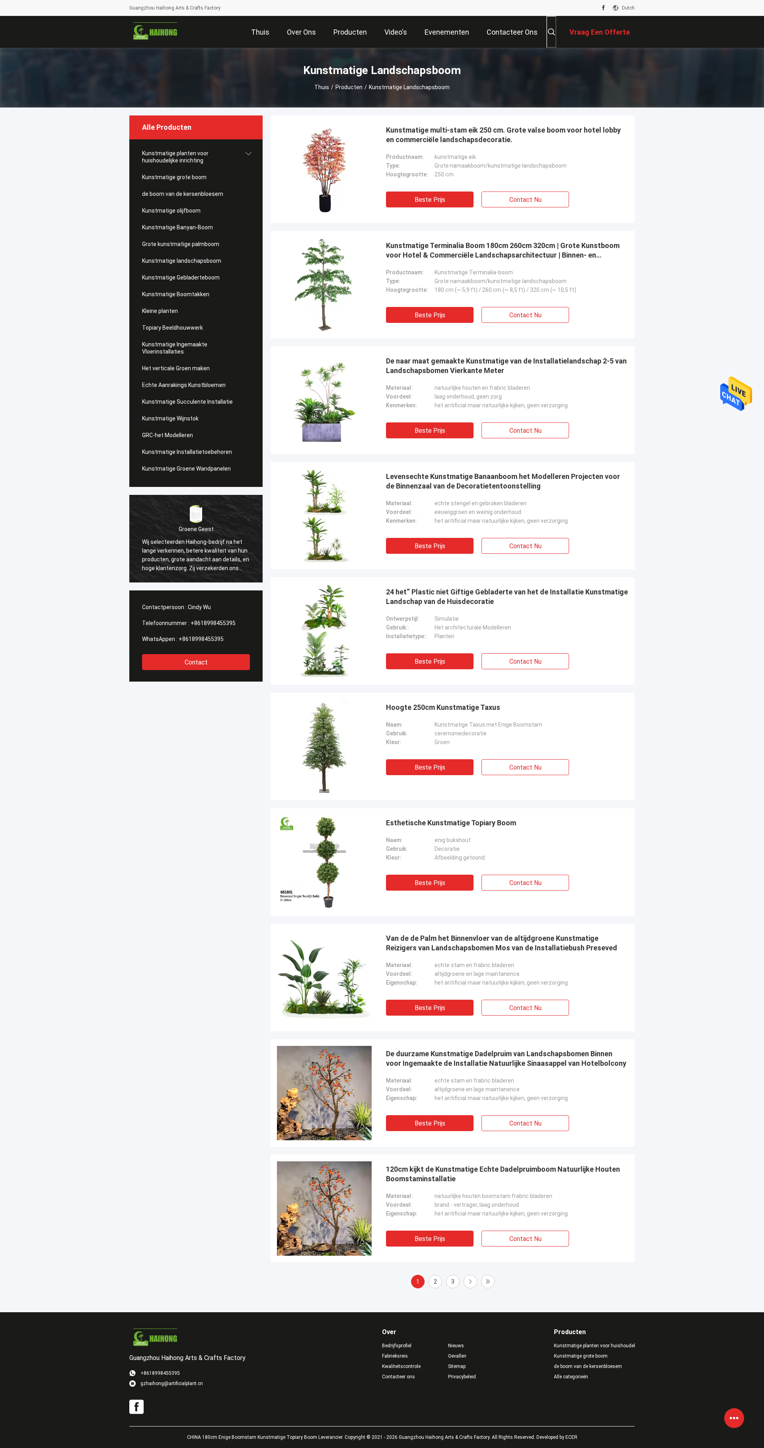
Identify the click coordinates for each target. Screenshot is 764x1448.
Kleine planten (160, 311)
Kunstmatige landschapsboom (181, 261)
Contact (196, 662)
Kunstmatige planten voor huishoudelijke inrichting (175, 157)
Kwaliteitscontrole (401, 1366)
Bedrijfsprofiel (396, 1345)
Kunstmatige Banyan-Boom (177, 227)
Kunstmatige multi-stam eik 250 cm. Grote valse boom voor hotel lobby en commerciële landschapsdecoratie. (503, 135)
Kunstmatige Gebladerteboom (181, 277)
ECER (571, 1437)
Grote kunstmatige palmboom (180, 244)
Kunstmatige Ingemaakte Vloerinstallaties (174, 348)
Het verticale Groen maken (176, 368)
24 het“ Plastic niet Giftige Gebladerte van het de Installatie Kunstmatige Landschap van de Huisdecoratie (507, 597)
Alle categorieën (571, 1377)
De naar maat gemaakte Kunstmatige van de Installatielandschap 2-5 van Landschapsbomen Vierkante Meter (506, 366)
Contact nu (525, 199)
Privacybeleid (462, 1377)
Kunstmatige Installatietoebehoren (187, 452)
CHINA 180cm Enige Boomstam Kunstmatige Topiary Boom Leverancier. (266, 1437)
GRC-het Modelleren (167, 435)
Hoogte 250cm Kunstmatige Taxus (443, 707)
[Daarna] (470, 1281)
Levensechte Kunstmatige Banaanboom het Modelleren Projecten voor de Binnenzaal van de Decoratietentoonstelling (503, 481)
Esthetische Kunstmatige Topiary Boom (451, 823)
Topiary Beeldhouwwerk (172, 327)
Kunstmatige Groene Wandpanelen (186, 468)
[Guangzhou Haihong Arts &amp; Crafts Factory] (155, 32)
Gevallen (457, 1356)
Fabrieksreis (395, 1356)
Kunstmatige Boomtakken (175, 294)
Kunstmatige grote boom (174, 177)
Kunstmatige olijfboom (171, 210)
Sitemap (457, 1366)
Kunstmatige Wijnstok (170, 418)
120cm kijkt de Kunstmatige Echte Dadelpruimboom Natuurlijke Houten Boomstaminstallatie (503, 1174)
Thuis (321, 87)
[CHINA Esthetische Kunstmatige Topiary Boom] (324, 862)
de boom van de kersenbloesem (182, 194)
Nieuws (456, 1345)
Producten (349, 87)
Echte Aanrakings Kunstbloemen (184, 385)
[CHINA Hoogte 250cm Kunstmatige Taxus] (324, 746)
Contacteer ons (398, 1377)
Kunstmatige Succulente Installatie (187, 402)
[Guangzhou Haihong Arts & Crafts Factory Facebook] (603, 8)
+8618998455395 (213, 623)
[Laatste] (488, 1281)
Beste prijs (430, 199)
